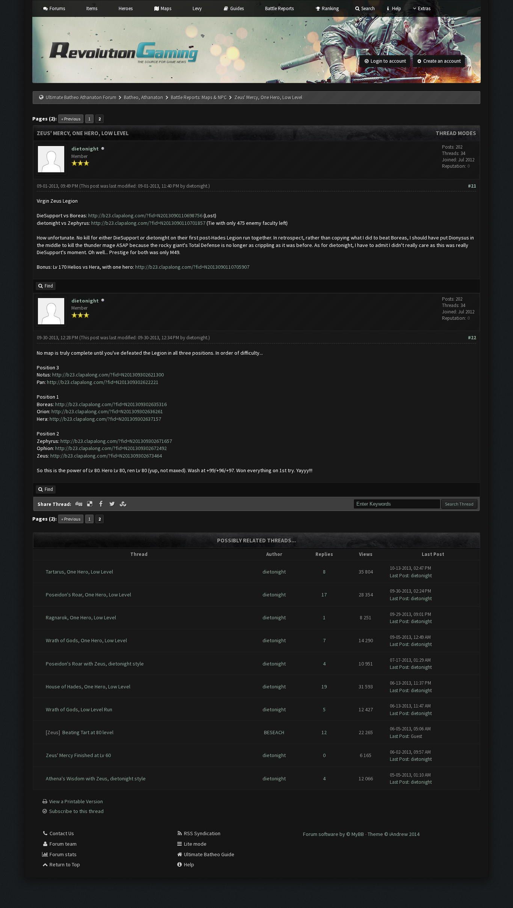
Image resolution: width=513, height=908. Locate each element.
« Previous (70, 119)
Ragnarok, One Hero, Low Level (81, 617)
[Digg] (79, 504)
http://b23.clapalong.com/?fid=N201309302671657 (116, 441)
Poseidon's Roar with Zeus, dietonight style (95, 663)
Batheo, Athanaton (143, 97)
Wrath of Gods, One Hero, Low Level (86, 640)
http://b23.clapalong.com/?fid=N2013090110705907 (192, 267)
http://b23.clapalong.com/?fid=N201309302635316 (111, 404)
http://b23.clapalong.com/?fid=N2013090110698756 (145, 215)
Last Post (399, 575)
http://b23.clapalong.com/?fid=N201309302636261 (107, 411)
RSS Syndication (201, 833)
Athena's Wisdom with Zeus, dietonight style (96, 778)
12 (324, 732)
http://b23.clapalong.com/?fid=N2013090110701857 (148, 223)
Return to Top (64, 864)
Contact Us (61, 833)
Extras (424, 8)
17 (324, 594)
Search (367, 8)
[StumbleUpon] (123, 504)
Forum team (62, 843)
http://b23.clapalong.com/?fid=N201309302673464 (106, 455)
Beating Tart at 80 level (87, 732)
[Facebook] (101, 504)
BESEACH (274, 732)
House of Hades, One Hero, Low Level (88, 686)
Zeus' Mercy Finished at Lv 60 (78, 755)
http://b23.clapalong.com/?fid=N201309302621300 (108, 374)
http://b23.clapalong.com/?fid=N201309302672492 (111, 448)
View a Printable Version (76, 801)
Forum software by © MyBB (334, 834)
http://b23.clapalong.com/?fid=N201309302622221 (102, 382)
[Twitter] (112, 504)
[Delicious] (90, 504)
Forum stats (62, 854)
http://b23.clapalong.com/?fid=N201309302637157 (105, 419)
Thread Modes (456, 133)
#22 (472, 337)
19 (324, 686)
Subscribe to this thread (76, 811)
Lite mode (195, 843)
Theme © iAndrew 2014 (393, 834)
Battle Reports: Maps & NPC (199, 97)
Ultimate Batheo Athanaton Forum (81, 97)
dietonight (85, 148)
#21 (472, 186)
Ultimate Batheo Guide (208, 854)
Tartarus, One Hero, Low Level (79, 571)
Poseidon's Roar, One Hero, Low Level (88, 594)
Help (396, 8)
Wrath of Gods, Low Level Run (79, 709)
